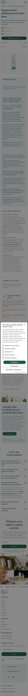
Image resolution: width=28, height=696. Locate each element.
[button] (14, 370)
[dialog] (14, 348)
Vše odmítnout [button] (14, 366)
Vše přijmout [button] (14, 362)
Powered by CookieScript (20, 372)
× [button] (24, 324)
